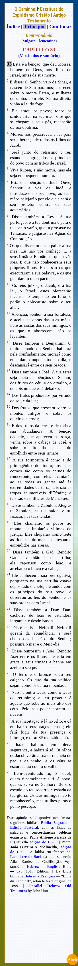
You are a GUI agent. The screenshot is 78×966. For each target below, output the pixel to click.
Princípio (34, 26)
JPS (20, 871)
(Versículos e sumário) (39, 55)
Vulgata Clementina (39, 41)
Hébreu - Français (39, 876)
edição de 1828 (43, 842)
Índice (13, 26)
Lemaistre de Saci (25, 856)
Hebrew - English (43, 866)
